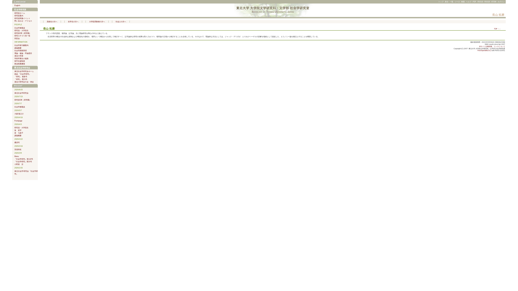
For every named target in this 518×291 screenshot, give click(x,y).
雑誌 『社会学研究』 (22, 74)
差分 (446, 2)
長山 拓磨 (498, 14)
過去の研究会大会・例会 (24, 82)
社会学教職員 (19, 28)
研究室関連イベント (22, 18)
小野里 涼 (18, 164)
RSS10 (480, 2)
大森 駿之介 (19, 114)
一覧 (451, 2)
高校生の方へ (52, 22)
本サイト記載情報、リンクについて (492, 46)
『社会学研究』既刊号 (23, 162)
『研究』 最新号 (20, 77)
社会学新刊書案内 (21, 45)
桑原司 (17, 142)
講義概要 (17, 48)
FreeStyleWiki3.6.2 (484, 50)
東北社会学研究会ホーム (24, 71)
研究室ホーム (19, 13)
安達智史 (17, 149)
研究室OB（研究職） (22, 33)
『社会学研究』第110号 (23, 159)
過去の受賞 (18, 56)
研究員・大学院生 (21, 31)
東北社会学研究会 (22, 68)
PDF (474, 2)
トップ (441, 2)
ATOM (493, 2)
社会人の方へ (121, 22)
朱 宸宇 (17, 130)
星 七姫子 (18, 133)
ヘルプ (468, 2)
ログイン (501, 2)
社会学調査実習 (20, 51)
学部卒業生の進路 (21, 59)
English (17, 5)
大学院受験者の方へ (97, 22)
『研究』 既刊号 (20, 79)
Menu (16, 156)
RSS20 (487, 2)
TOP (495, 29)
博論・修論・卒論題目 (23, 53)
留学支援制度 (19, 61)
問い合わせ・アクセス (23, 21)
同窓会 (17, 38)
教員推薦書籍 (19, 64)
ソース (457, 2)
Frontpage (18, 121)
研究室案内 (18, 16)
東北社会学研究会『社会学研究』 (26, 172)
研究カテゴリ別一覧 (22, 36)
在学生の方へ (73, 22)
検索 (463, 2)
